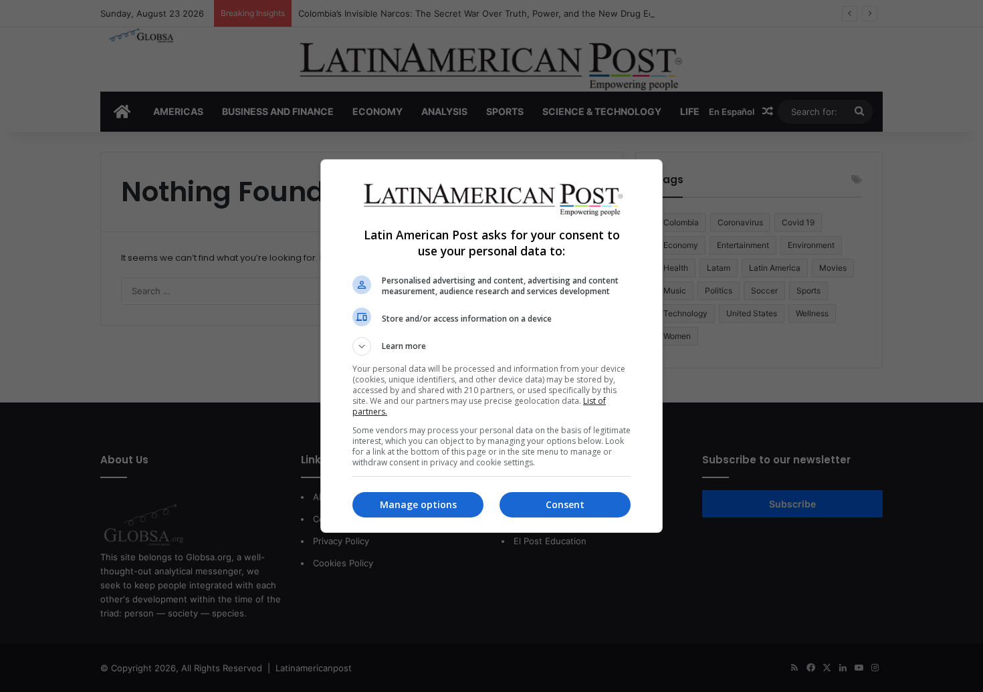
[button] (491, 346)
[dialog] (491, 346)
